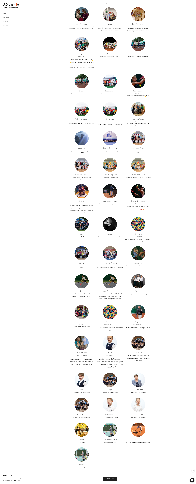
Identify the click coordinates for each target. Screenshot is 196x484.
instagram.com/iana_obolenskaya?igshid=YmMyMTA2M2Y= (110, 293)
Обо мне (5, 25)
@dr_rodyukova (109, 355)
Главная (5, 13)
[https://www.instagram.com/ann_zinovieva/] (11, 476)
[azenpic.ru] (11, 5)
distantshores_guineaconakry (110, 324)
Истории (5, 21)
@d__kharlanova (138, 203)
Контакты (5, 29)
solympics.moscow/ (110, 121)
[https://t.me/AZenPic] (6, 476)
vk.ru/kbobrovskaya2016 (138, 324)
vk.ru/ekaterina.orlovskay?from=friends (81, 293)
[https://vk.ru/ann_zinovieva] (8, 476)
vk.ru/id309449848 (138, 236)
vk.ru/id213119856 (81, 56)
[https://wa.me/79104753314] (4, 476)
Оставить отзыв (110, 3)
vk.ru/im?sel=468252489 (81, 355)
